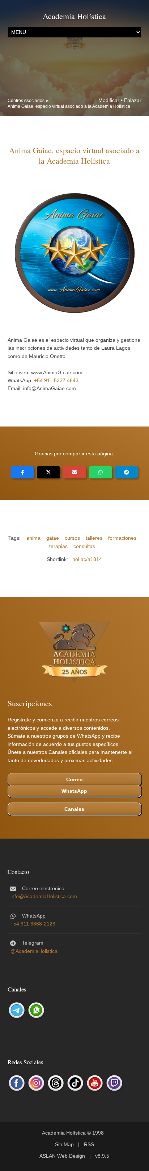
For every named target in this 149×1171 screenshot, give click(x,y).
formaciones (122, 538)
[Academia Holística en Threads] (56, 1083)
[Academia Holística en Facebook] (17, 1083)
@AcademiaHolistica (34, 951)
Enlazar (132, 100)
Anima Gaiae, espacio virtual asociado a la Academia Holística (69, 106)
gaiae (52, 538)
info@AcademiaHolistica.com (43, 896)
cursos (72, 538)
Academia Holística (74, 16)
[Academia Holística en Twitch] (114, 1083)
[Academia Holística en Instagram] (36, 1083)
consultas (84, 546)
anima (33, 538)
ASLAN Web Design (62, 1156)
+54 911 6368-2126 (32, 924)
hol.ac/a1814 (87, 559)
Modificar (108, 100)
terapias (58, 546)
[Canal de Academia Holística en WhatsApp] (36, 1010)
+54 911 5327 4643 (56, 380)
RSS (89, 1144)
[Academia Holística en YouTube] (95, 1083)
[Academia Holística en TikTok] (75, 1083)
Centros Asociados (26, 100)
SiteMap (64, 1144)
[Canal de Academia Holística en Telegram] (17, 1010)
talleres (94, 538)
